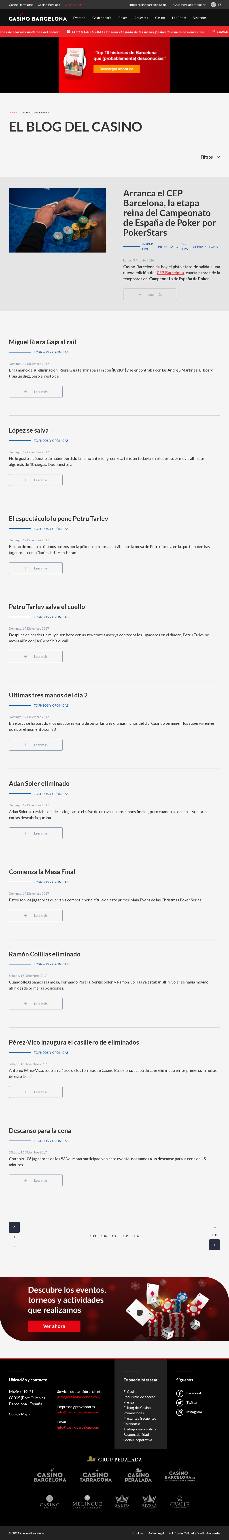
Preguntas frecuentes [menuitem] (139, 1418)
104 (104, 1236)
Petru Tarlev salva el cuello (47, 606)
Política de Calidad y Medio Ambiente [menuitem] (194, 1533)
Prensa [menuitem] (128, 1402)
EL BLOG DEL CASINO (75, 126)
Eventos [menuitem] (79, 18)
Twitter (192, 1402)
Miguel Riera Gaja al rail (42, 342)
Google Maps (19, 1414)
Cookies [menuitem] (138, 1533)
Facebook (194, 1393)
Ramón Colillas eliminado (45, 954)
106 (126, 1236)
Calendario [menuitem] (131, 1423)
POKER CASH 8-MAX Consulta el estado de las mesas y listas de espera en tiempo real (124, 32)
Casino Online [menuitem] (74, 4)
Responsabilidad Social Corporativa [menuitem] (137, 1437)
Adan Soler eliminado (39, 783)
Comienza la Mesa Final (42, 871)
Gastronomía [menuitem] (101, 18)
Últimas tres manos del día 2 (48, 695)
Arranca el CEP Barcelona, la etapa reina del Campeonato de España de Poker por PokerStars (169, 213)
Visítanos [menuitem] (200, 18)
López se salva (29, 430)
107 (137, 1236)
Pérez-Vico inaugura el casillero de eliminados (74, 1042)
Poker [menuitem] (122, 18)
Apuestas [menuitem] (141, 18)
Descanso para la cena (40, 1130)
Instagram (194, 1412)
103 (93, 1236)
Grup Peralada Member (189, 4)
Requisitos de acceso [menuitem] (139, 1397)
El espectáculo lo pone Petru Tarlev (58, 518)
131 (215, 1235)
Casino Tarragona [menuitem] (21, 4)
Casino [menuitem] (160, 18)
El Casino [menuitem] (130, 1391)
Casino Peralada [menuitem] (49, 4)
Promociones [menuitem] (133, 1413)
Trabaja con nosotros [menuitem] (139, 1429)
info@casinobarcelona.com (148, 4)
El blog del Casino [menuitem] (137, 1407)
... (14, 1245)
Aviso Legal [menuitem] (156, 1533)
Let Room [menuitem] (179, 18)
